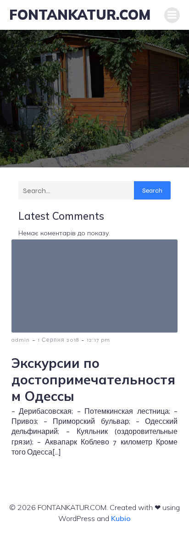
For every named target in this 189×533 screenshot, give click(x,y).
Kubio (121, 518)
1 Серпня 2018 (58, 340)
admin (20, 340)
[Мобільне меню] (172, 15)
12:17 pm (98, 340)
